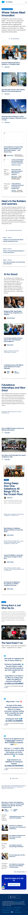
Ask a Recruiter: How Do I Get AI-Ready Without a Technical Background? (13, 90)
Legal (3, 907)
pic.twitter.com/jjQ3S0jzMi (14, 721)
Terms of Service (9, 907)
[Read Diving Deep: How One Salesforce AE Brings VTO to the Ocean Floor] (14, 471)
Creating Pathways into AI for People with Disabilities (16, 817)
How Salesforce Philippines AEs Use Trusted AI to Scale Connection (17, 837)
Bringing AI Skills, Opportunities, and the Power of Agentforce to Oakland (13, 312)
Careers (6, 479)
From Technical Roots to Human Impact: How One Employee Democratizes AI (13, 339)
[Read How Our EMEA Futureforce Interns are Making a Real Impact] (14, 418)
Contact (17, 909)
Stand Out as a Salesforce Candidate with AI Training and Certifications (17, 827)
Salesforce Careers (16, 164)
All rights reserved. (18, 901)
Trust (13, 909)
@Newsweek (11, 741)
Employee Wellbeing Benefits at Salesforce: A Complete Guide (11, 63)
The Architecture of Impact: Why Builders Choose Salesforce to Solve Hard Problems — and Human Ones (13, 149)
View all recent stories (19, 871)
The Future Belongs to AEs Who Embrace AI (17, 855)
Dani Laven (14, 176)
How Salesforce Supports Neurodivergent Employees (16, 845)
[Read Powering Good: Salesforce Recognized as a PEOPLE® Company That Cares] (14, 573)
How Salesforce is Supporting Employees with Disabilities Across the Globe (16, 865)
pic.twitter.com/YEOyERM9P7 (14, 683)
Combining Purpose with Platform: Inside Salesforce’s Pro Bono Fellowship (14, 366)
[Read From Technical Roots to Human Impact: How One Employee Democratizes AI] (14, 329)
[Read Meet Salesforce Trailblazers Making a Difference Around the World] (14, 519)
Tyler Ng (13, 190)
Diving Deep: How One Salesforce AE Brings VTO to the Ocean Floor (13, 489)
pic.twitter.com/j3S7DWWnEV (14, 765)
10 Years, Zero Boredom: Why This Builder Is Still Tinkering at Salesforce (17, 161)
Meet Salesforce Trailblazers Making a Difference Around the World (13, 529)
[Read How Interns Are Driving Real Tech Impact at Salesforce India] (14, 445)
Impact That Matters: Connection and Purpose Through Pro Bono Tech (13, 556)
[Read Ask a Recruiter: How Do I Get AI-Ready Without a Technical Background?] (14, 79)
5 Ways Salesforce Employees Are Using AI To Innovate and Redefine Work (17, 186)
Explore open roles (14, 884)
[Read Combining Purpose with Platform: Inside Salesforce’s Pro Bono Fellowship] (14, 356)
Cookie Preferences (5, 912)
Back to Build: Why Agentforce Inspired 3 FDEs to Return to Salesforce (17, 172)
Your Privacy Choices (17, 912)
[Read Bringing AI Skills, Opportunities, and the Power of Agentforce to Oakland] (14, 302)
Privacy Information (17, 907)
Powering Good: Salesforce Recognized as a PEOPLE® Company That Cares (12, 583)
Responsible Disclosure (6, 909)
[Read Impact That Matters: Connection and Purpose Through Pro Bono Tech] (14, 546)
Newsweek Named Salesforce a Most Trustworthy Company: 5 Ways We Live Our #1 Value (14, 118)
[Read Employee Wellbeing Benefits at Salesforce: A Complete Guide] (14, 52)
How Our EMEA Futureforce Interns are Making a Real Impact (13, 429)
